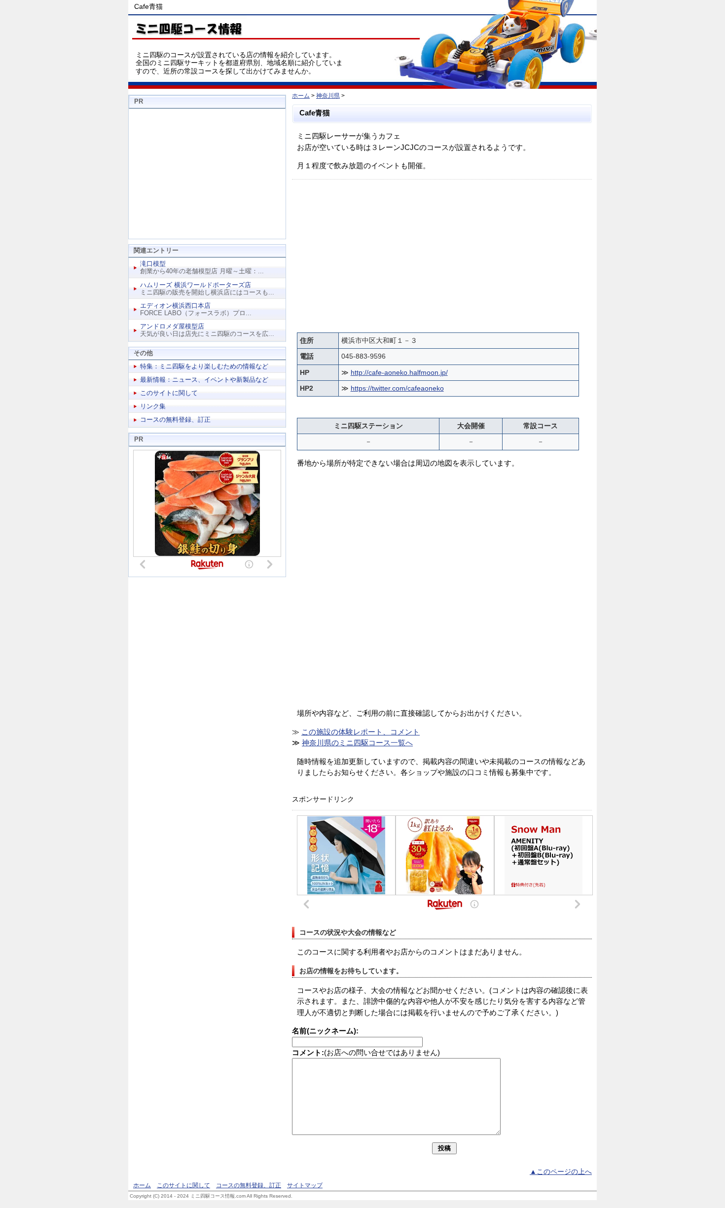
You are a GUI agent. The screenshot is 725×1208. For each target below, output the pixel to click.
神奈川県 (328, 95)
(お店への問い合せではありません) (366, 1052)
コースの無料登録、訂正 (175, 419)
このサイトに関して (169, 393)
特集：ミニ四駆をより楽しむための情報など (204, 366)
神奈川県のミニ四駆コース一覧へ (357, 742)
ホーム (301, 95)
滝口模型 (153, 263)
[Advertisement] (442, 253)
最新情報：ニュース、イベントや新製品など (204, 379)
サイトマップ (305, 1185)
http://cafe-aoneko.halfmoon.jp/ (399, 372)
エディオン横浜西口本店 (175, 305)
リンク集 (153, 406)
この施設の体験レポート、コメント (360, 732)
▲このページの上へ (561, 1171)
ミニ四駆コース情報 (187, 27)
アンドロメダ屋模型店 (172, 326)
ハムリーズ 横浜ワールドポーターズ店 (195, 285)
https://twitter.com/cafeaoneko (397, 388)
